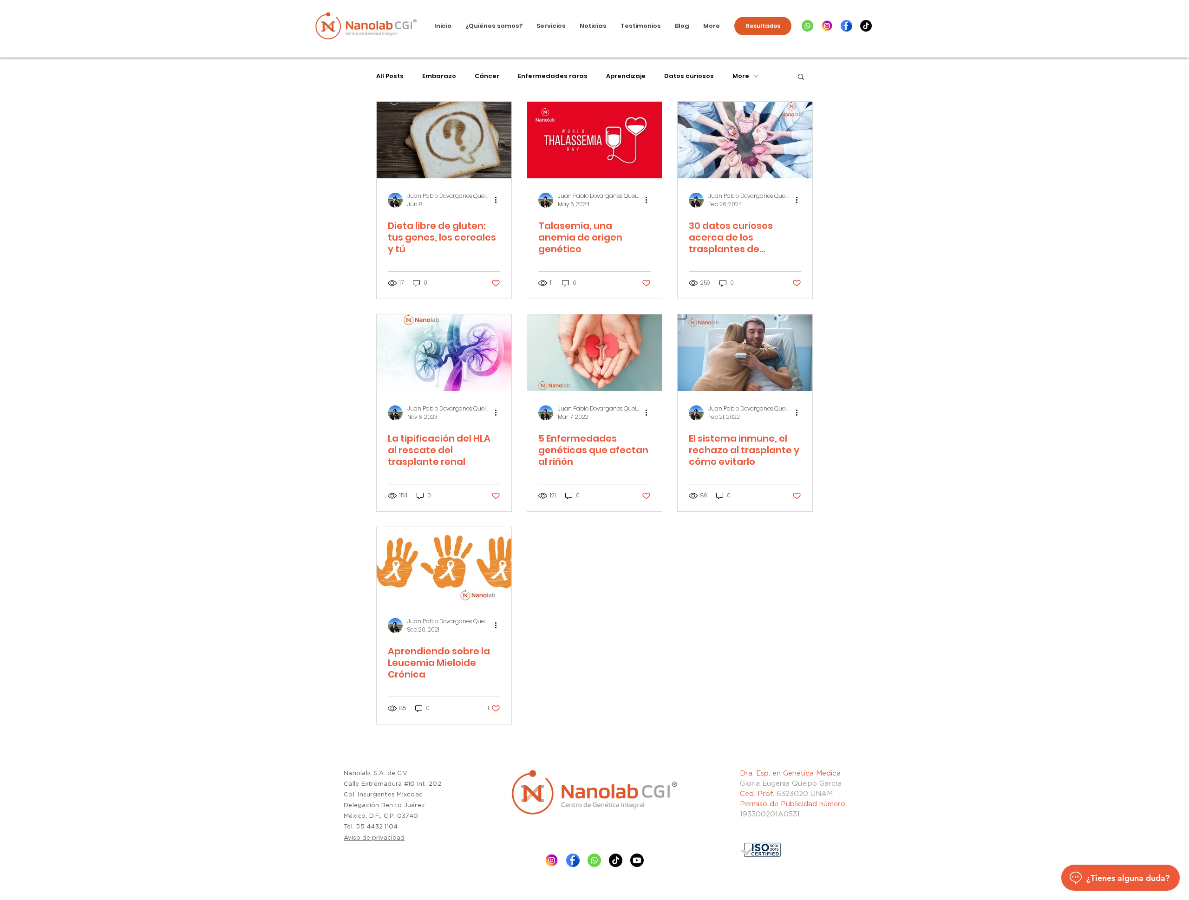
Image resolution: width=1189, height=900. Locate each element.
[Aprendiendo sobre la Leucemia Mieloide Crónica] (444, 565)
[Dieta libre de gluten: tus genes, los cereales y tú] (444, 140)
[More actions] (498, 200)
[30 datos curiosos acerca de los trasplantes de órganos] (745, 140)
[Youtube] (637, 860)
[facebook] (846, 26)
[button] (801, 77)
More (740, 76)
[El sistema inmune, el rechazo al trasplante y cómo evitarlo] (745, 352)
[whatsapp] (807, 26)
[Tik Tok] (615, 860)
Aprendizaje (626, 76)
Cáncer (487, 76)
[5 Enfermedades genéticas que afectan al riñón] (594, 352)
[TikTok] (866, 26)
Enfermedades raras (553, 76)
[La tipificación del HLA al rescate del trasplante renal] (444, 352)
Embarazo (439, 76)
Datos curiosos (689, 76)
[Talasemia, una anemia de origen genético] (594, 140)
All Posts (390, 76)
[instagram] (827, 26)
